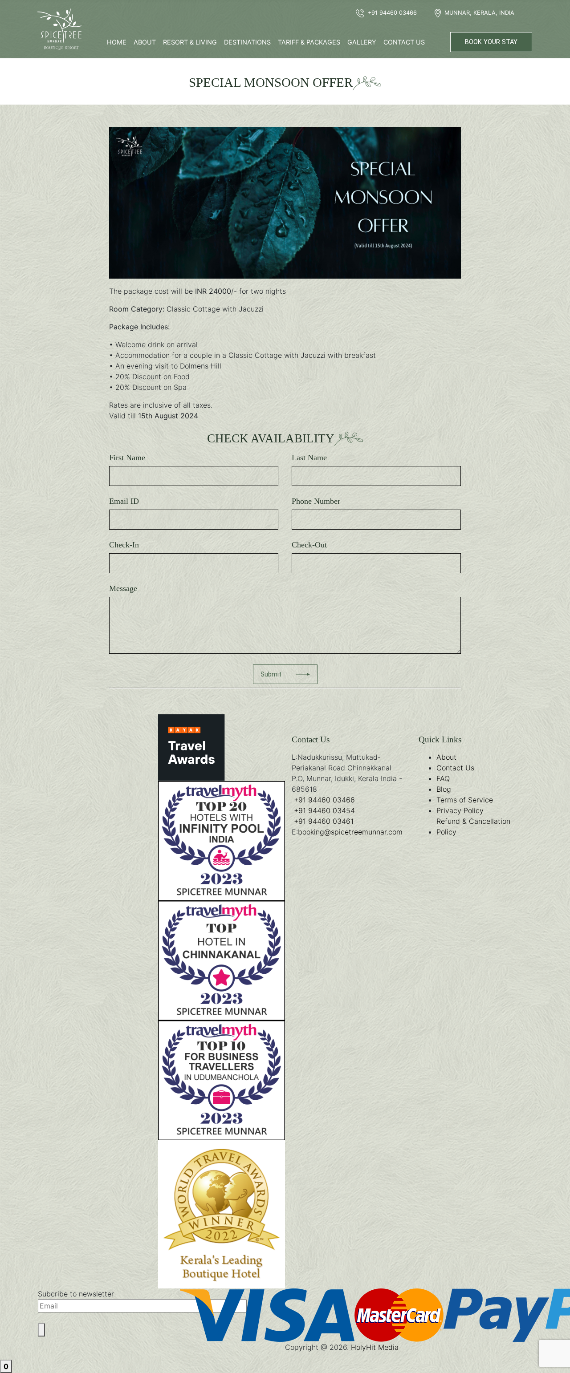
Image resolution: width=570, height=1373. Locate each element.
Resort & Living (190, 42)
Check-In (124, 544)
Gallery (361, 42)
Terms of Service (464, 799)
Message (123, 588)
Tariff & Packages (309, 42)
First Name (127, 457)
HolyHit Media (375, 1347)
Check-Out (309, 544)
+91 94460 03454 (324, 810)
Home (116, 42)
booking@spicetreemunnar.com (350, 831)
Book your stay (491, 42)
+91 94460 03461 (324, 821)
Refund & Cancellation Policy (473, 826)
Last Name (309, 457)
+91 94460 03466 (324, 799)
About (145, 42)
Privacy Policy (460, 810)
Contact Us (404, 42)
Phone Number (316, 501)
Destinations (247, 42)
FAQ (443, 778)
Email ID (124, 501)
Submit (271, 674)
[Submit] (41, 1330)
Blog (443, 789)
